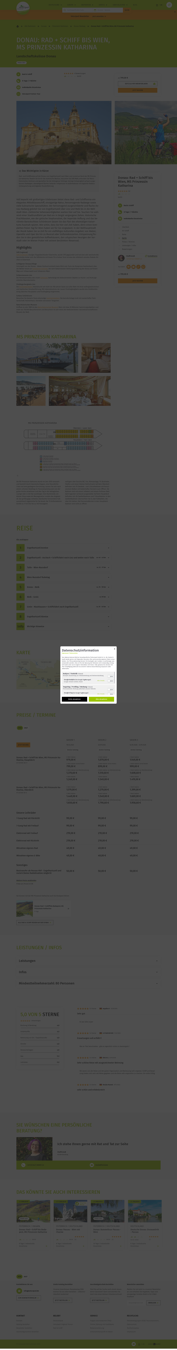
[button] (109, 676)
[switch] (110, 676)
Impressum (65, 653)
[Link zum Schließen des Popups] (114, 649)
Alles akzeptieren (101, 699)
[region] (88, 683)
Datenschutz (74, 653)
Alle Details (101, 680)
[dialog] (88, 675)
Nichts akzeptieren (74, 699)
